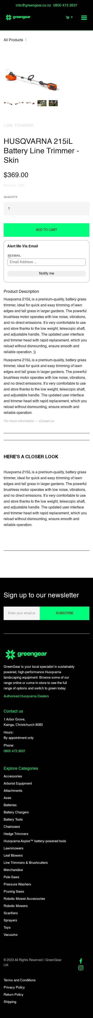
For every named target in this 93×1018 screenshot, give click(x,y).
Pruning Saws (14, 891)
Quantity (10, 197)
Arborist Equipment (18, 783)
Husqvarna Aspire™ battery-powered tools (35, 841)
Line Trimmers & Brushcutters (26, 863)
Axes (7, 798)
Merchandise (13, 870)
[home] (16, 17)
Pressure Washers (17, 884)
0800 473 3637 (65, 5)
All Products (13, 40)
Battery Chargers (16, 812)
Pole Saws (11, 877)
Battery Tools (13, 819)
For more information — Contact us (29, 421)
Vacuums (11, 935)
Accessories (13, 776)
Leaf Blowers (13, 855)
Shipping (10, 1002)
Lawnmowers (13, 848)
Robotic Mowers (16, 906)
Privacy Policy (14, 987)
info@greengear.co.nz (33, 5)
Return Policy (13, 994)
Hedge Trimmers (16, 834)
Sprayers (10, 920)
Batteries (10, 805)
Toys (7, 927)
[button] (84, 17)
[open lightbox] (32, 74)
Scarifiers (11, 913)
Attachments (13, 790)
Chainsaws (12, 826)
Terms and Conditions (20, 980)
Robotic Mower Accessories (24, 899)
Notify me (46, 273)
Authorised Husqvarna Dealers (26, 696)
